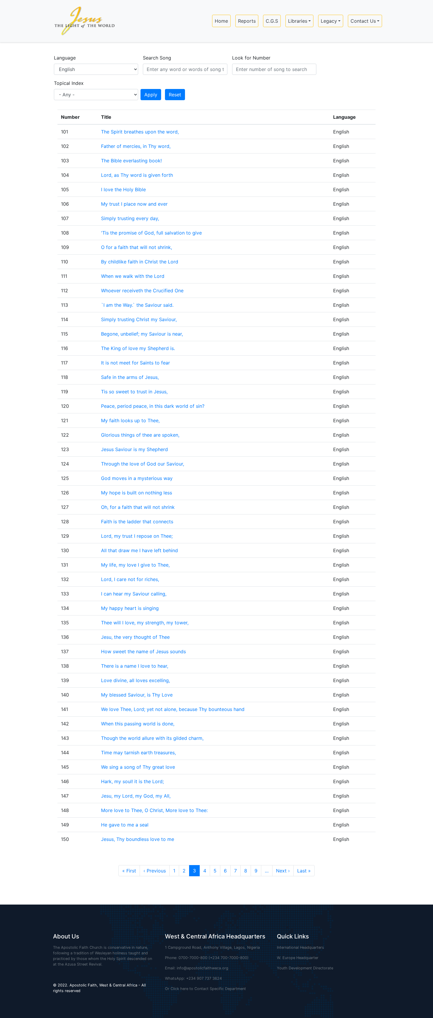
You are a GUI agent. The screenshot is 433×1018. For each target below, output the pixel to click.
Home (221, 21)
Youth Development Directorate (305, 968)
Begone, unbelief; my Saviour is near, (142, 334)
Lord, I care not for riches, (130, 579)
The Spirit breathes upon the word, (140, 132)
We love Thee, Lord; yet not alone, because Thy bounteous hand (172, 709)
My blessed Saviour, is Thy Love (137, 695)
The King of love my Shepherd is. (138, 348)
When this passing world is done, (137, 724)
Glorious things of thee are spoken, (140, 435)
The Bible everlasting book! (131, 161)
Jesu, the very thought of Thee (135, 637)
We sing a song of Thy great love (138, 767)
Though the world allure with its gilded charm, (152, 738)
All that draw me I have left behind (139, 550)
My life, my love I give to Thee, (135, 565)
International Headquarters (300, 947)
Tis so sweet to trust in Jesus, (134, 392)
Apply (150, 95)
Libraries (297, 21)
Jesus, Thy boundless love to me (137, 839)
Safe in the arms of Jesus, (130, 377)
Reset (175, 95)
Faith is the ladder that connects (137, 521)
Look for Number (251, 58)
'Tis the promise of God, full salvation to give (151, 233)
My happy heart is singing (130, 608)
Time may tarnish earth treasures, (138, 752)
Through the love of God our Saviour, (142, 464)
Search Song (157, 58)
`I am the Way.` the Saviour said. (137, 305)
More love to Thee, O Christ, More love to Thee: (154, 810)
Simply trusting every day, (130, 218)
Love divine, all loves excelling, (135, 680)
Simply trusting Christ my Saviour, (139, 319)
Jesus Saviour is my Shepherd (134, 449)
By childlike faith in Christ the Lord (139, 262)
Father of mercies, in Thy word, (136, 146)
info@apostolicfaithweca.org (202, 968)
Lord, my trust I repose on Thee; (137, 536)
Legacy (329, 21)
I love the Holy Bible (123, 189)
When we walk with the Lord (132, 276)
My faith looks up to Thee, (130, 420)
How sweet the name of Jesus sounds (143, 651)
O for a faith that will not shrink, (136, 247)
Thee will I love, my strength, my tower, (145, 623)
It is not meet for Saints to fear (135, 363)
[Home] (82, 21)
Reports (247, 21)
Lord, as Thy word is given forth (137, 175)
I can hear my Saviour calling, (133, 594)
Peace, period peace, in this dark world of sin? (152, 406)
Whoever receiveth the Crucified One (142, 290)
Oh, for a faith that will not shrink (138, 507)
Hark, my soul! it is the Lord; (132, 781)
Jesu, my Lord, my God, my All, (136, 796)
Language (65, 58)
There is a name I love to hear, (134, 666)
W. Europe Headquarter (297, 958)
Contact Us (363, 21)
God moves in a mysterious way (137, 478)
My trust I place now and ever (134, 204)
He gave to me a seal (124, 825)
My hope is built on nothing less (136, 493)
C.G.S (272, 21)
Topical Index (69, 83)
